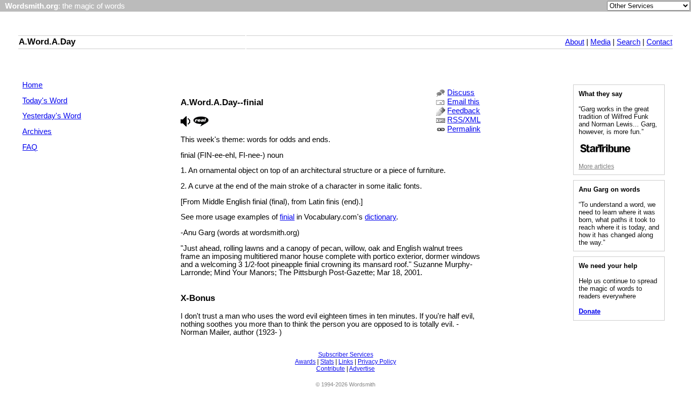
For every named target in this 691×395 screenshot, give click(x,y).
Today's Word (44, 101)
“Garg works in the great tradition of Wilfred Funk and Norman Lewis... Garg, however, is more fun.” (618, 120)
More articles (596, 166)
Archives (37, 131)
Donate (589, 311)
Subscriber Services (345, 354)
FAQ (29, 147)
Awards (305, 361)
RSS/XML (464, 120)
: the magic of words (65, 6)
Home (32, 85)
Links (345, 361)
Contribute (330, 368)
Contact (659, 42)
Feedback (463, 111)
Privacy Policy (377, 361)
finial (287, 217)
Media (600, 42)
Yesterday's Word (51, 116)
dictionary (380, 217)
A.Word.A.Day (47, 41)
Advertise (362, 368)
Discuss (460, 93)
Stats (327, 361)
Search (628, 42)
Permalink (464, 129)
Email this (463, 102)
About (574, 42)
